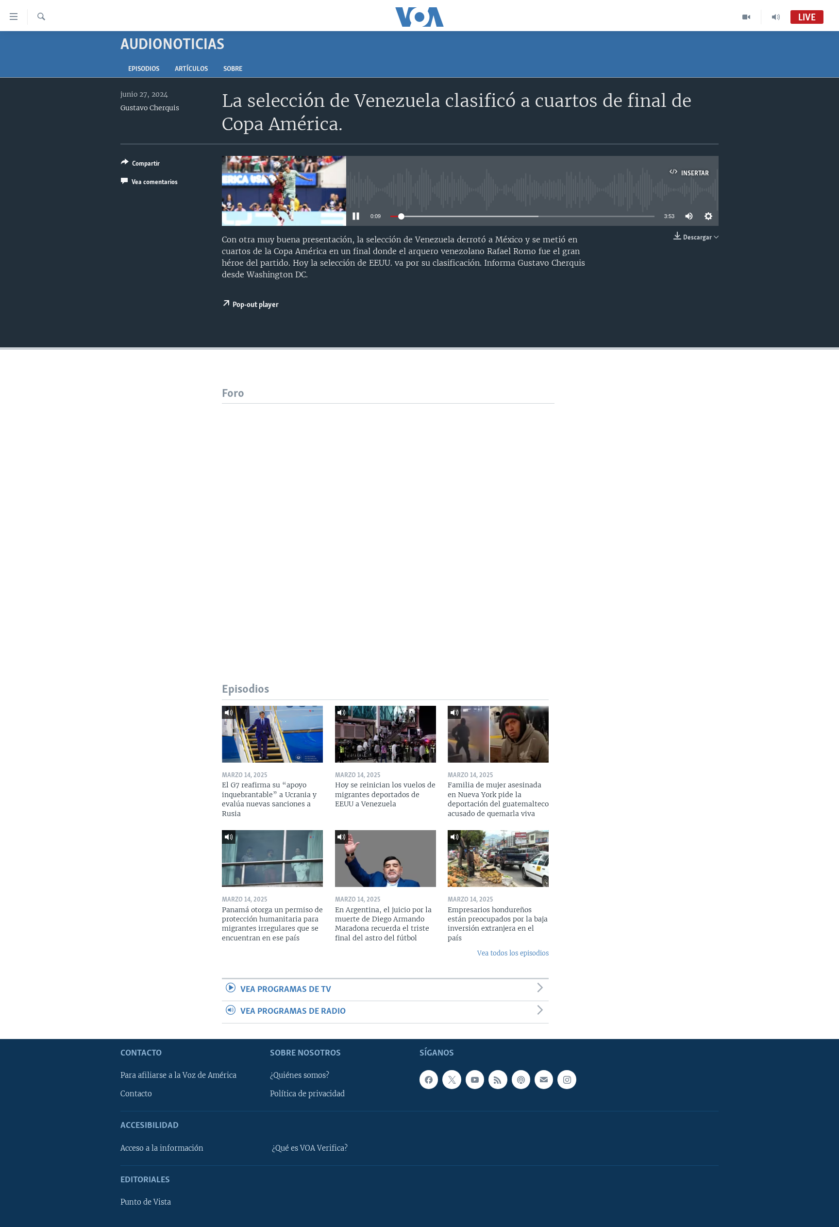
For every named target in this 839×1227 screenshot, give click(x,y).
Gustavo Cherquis (149, 107)
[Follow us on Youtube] (475, 1079)
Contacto (136, 1094)
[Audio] (775, 17)
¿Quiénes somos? (299, 1075)
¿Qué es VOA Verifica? (310, 1147)
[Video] (746, 17)
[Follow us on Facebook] (429, 1079)
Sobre (232, 69)
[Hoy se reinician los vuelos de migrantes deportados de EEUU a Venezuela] (385, 734)
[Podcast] (521, 1079)
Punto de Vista (145, 1202)
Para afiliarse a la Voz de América (178, 1075)
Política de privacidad (307, 1094)
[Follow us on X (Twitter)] (451, 1079)
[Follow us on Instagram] (566, 1079)
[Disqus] (388, 525)
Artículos (191, 69)
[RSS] (497, 1079)
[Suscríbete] (544, 1079)
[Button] (140, 165)
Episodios (143, 69)
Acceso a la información (161, 1147)
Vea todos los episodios (513, 953)
